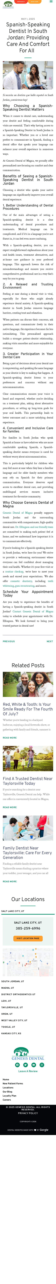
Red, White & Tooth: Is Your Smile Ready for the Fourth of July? (28, 709)
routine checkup (13, 571)
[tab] (28, 912)
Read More (10, 738)
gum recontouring (24, 586)
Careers (7, 1100)
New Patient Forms (13, 1083)
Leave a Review (28, 1071)
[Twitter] (25, 1065)
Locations (8, 1087)
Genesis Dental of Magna (18, 513)
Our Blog (7, 1091)
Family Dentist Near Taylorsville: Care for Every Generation (27, 853)
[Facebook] (17, 1065)
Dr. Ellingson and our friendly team (34, 527)
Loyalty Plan (9, 1095)
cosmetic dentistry (20, 581)
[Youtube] (33, 1065)
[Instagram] (42, 1065)
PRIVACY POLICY (28, 1113)
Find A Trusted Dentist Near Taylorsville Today (28, 781)
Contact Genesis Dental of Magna (33, 611)
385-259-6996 (28, 929)
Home (6, 1079)
